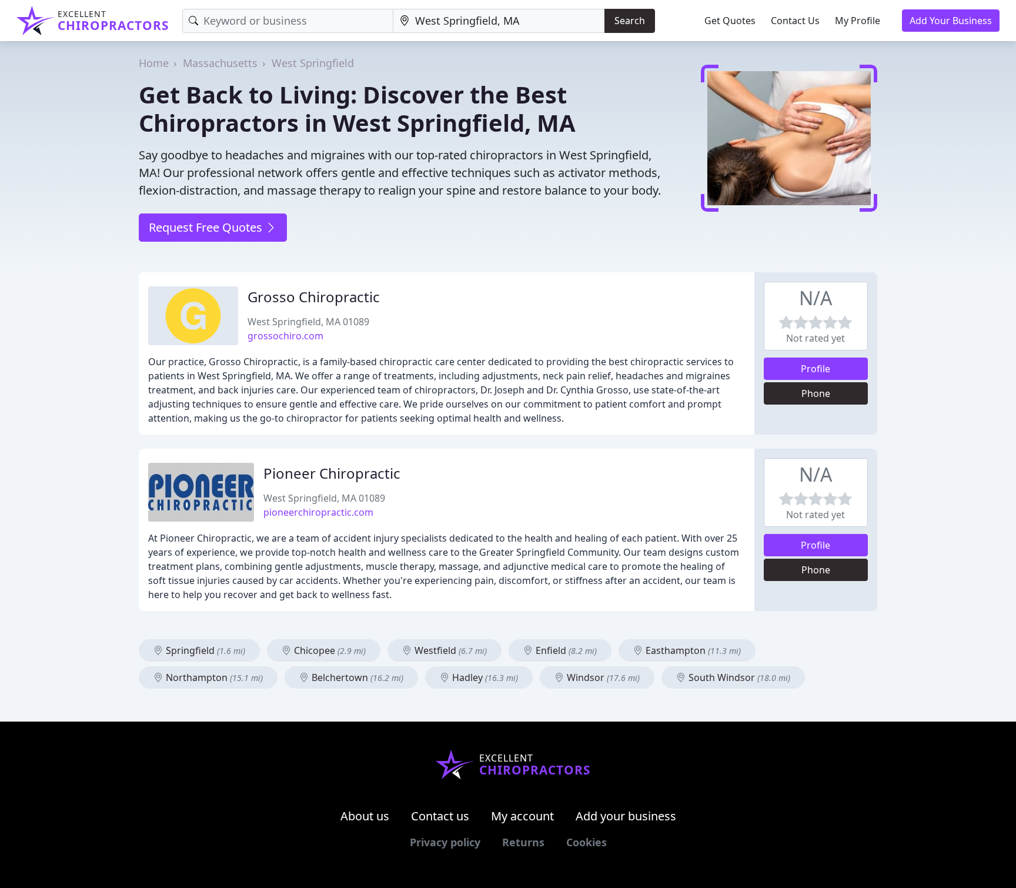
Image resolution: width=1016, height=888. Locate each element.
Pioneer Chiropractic (331, 473)
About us (364, 816)
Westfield (449, 650)
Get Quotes (730, 20)
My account (522, 816)
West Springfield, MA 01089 (308, 321)
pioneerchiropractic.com (318, 512)
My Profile (857, 20)
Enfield (565, 650)
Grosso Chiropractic (314, 296)
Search (629, 20)
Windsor (602, 677)
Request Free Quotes (207, 227)
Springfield (204, 650)
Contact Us (795, 20)
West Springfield (313, 63)
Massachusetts (220, 63)
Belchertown (356, 677)
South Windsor (738, 677)
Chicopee (329, 650)
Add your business (626, 816)
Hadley (484, 677)
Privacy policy (445, 842)
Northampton (213, 677)
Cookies (586, 842)
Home (154, 63)
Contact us (440, 816)
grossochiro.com (285, 335)
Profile (815, 368)
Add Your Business (951, 20)
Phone (815, 393)
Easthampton (692, 650)
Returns (523, 842)
